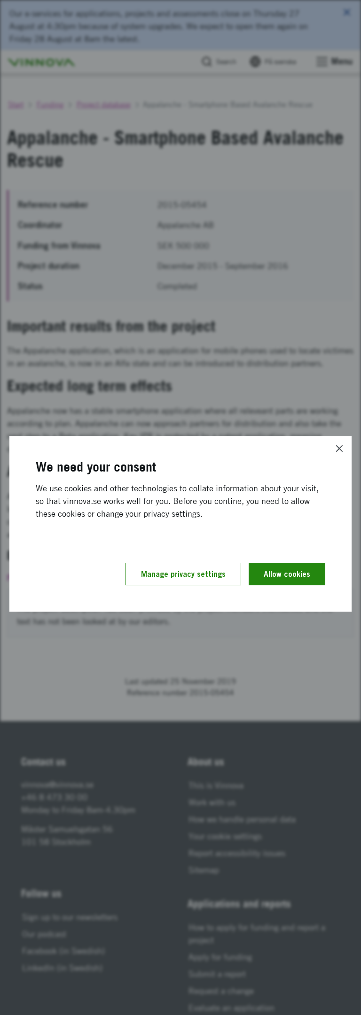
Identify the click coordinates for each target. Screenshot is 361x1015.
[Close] (339, 448)
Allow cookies (287, 574)
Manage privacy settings (183, 574)
